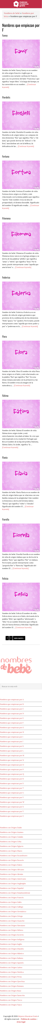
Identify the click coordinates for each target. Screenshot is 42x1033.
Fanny (5, 35)
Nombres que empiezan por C (12, 709)
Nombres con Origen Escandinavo (13, 855)
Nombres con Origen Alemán (11, 874)
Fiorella (5, 519)
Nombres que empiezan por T (12, 788)
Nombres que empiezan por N (12, 760)
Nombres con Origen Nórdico (12, 972)
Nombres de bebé (21, 4)
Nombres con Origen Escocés (12, 860)
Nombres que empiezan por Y (12, 811)
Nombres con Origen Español (11, 888)
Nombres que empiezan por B (12, 704)
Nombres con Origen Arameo (11, 832)
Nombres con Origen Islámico (12, 953)
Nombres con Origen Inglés (11, 944)
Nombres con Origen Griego (11, 916)
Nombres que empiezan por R (12, 779)
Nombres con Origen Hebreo (11, 930)
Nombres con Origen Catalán (11, 837)
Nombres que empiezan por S (12, 783)
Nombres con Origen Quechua (12, 981)
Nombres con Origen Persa (11, 977)
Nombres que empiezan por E (12, 718)
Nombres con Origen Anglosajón (13, 883)
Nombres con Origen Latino (11, 967)
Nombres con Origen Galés (10, 902)
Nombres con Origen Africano (12, 869)
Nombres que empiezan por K (12, 746)
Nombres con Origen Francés (12, 897)
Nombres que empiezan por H (12, 732)
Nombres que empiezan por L (12, 751)
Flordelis (6, 97)
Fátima (5, 395)
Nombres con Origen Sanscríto (12, 995)
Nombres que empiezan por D (12, 713)
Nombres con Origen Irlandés (12, 949)
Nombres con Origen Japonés (12, 963)
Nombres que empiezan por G (12, 727)
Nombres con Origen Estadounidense (15, 893)
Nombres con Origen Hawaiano (12, 925)
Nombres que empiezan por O (12, 765)
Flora (4, 336)
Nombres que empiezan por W (12, 802)
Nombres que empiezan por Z (12, 816)
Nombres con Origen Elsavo (11, 851)
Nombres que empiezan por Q (12, 774)
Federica (6, 277)
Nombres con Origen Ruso (10, 991)
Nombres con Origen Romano (12, 986)
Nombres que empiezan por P (12, 769)
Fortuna (5, 156)
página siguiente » (19, 638)
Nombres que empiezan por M (12, 755)
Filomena (6, 218)
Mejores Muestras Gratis (28, 1016)
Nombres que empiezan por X (12, 807)
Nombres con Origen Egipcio (11, 846)
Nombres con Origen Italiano (11, 958)
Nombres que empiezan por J (11, 741)
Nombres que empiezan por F (12, 723)
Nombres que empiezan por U (12, 793)
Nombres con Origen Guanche (12, 921)
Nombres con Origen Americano (13, 879)
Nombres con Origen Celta (10, 841)
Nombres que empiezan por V (12, 797)
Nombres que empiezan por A (12, 699)
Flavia (5, 457)
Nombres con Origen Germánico (13, 911)
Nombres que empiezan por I (11, 737)
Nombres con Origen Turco (11, 1000)
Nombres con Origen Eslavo (11, 865)
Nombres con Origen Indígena (12, 939)
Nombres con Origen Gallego (11, 907)
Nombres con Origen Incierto (12, 935)
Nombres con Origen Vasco (11, 1005)
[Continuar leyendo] (26, 146)
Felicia (5, 578)
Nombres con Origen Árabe (11, 827)
